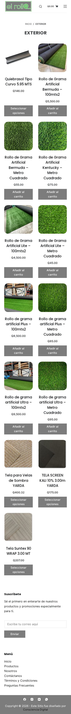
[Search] (40, 6)
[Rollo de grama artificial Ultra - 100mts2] (18, 376)
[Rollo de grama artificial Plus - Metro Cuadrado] (52, 297)
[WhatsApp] (46, 699)
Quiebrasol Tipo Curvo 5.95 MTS (18, 82)
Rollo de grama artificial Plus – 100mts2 (18, 324)
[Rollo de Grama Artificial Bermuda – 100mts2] (52, 57)
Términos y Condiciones (20, 680)
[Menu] (65, 6)
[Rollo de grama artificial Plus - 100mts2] (18, 297)
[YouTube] (39, 699)
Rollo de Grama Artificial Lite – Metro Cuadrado (52, 248)
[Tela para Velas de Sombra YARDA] (18, 454)
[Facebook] (24, 699)
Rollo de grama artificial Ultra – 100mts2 (18, 402)
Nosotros (10, 671)
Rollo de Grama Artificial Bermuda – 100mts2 (52, 87)
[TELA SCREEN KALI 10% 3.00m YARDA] (52, 454)
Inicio (7, 661)
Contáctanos (13, 676)
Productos (11, 666)
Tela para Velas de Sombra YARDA (18, 480)
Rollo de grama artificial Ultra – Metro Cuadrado (52, 405)
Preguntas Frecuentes (19, 685)
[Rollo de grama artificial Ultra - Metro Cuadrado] (52, 376)
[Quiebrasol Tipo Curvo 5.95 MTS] (18, 57)
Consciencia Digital (35, 709)
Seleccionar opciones (18, 111)
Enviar (15, 634)
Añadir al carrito (52, 111)
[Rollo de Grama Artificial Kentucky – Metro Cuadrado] (52, 136)
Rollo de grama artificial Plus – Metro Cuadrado (52, 327)
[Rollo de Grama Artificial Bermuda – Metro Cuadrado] (18, 136)
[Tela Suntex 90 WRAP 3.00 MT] (18, 527)
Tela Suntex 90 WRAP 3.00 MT (18, 551)
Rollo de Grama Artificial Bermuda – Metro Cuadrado (18, 168)
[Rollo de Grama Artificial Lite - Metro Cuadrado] (52, 219)
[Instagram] (32, 699)
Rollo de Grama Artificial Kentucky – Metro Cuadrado (52, 168)
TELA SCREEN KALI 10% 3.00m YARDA (52, 480)
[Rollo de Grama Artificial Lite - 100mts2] (18, 219)
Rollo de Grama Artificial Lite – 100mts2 (18, 246)
